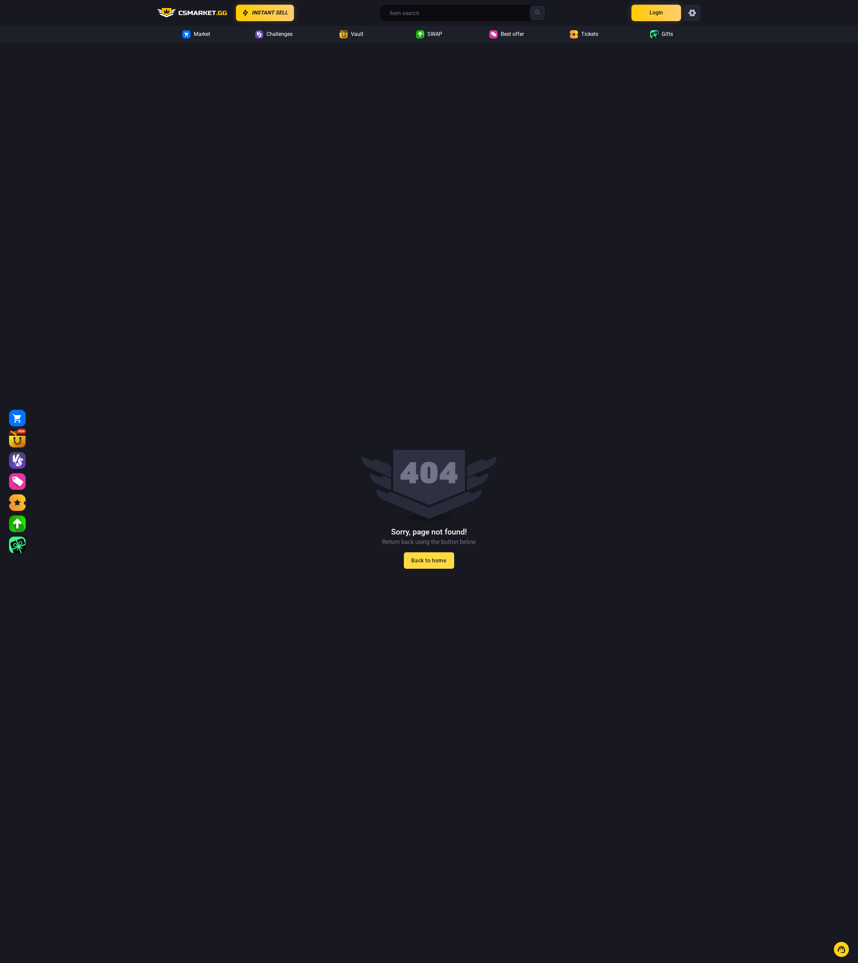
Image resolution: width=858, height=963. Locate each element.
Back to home (428, 560)
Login (656, 12)
